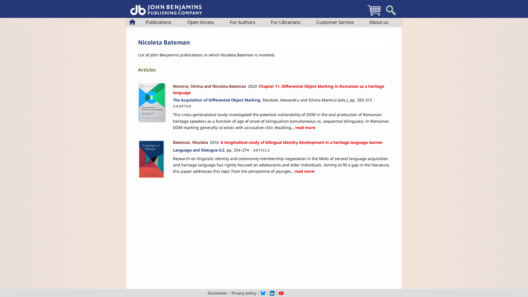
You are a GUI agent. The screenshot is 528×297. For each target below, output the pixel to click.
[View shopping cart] (374, 15)
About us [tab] (378, 22)
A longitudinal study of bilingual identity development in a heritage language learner (302, 142)
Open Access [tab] (200, 22)
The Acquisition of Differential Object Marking (216, 100)
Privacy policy (244, 293)
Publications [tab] (158, 22)
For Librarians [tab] (285, 22)
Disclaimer (217, 293)
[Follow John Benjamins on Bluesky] (263, 293)
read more (304, 127)
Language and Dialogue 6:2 (198, 150)
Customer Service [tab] (335, 22)
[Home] (166, 7)
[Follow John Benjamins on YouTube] (281, 293)
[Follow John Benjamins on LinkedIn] (272, 293)
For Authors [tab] (242, 22)
